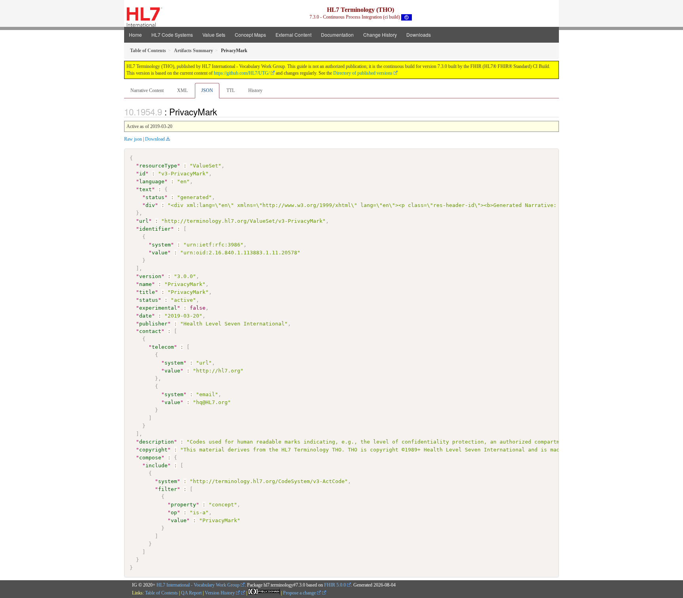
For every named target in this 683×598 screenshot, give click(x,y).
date (145, 316)
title (147, 292)
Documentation (337, 34)
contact (150, 331)
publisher (153, 324)
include (156, 465)
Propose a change (300, 593)
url (144, 221)
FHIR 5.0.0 (335, 585)
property (183, 505)
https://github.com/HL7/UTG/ (242, 73)
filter (167, 489)
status (154, 197)
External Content (293, 34)
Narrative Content (147, 90)
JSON (207, 90)
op (174, 512)
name (145, 284)
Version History (220, 593)
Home (135, 34)
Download (155, 139)
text (145, 189)
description (156, 442)
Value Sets (213, 34)
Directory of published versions (362, 73)
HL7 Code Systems (172, 34)
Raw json (133, 139)
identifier (155, 229)
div (150, 205)
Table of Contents (161, 593)
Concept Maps (250, 34)
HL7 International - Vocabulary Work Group (198, 585)
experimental (158, 308)
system (161, 245)
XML (182, 90)
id (142, 174)
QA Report (191, 593)
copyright (153, 450)
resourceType (158, 166)
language (151, 181)
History (255, 90)
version (150, 276)
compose (150, 458)
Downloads (418, 34)
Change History (380, 34)
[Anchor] (221, 111)
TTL (230, 90)
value (160, 253)
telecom (163, 347)
